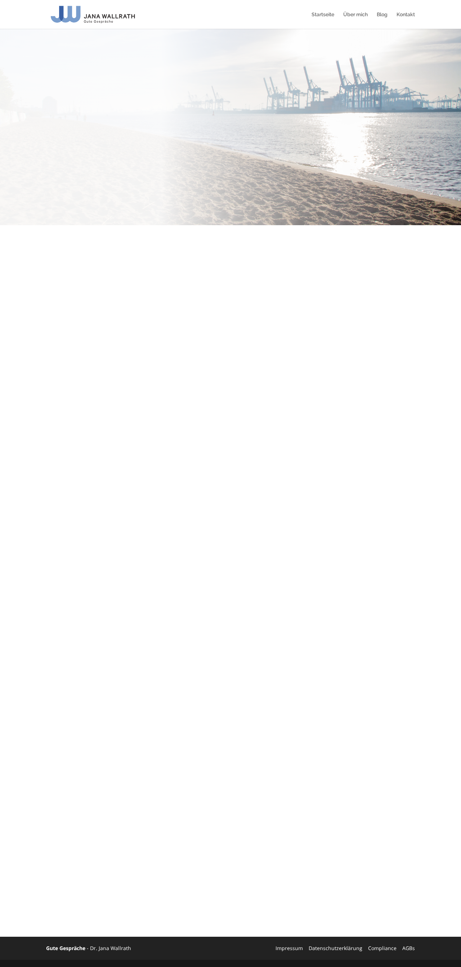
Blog (382, 14)
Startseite (323, 14)
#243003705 (70, 819)
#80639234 (68, 838)
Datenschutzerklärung (335, 948)
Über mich (355, 14)
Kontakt (406, 14)
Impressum (289, 948)
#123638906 (70, 810)
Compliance (382, 948)
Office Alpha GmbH (294, 879)
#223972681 (70, 829)
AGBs (408, 948)
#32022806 (68, 801)
